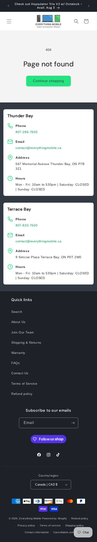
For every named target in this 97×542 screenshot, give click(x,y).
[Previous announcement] (8, 6)
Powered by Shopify (54, 518)
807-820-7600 (26, 225)
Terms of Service (24, 383)
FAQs (15, 363)
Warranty (18, 353)
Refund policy (21, 394)
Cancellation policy (65, 532)
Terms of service (50, 525)
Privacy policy (26, 525)
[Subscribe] (73, 423)
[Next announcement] (89, 6)
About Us (18, 322)
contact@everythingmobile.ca (38, 148)
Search (16, 312)
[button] (9, 21)
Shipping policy (74, 525)
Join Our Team (22, 332)
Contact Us (19, 373)
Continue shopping (48, 81)
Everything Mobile (30, 518)
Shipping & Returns (26, 342)
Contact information (37, 532)
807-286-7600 (26, 132)
